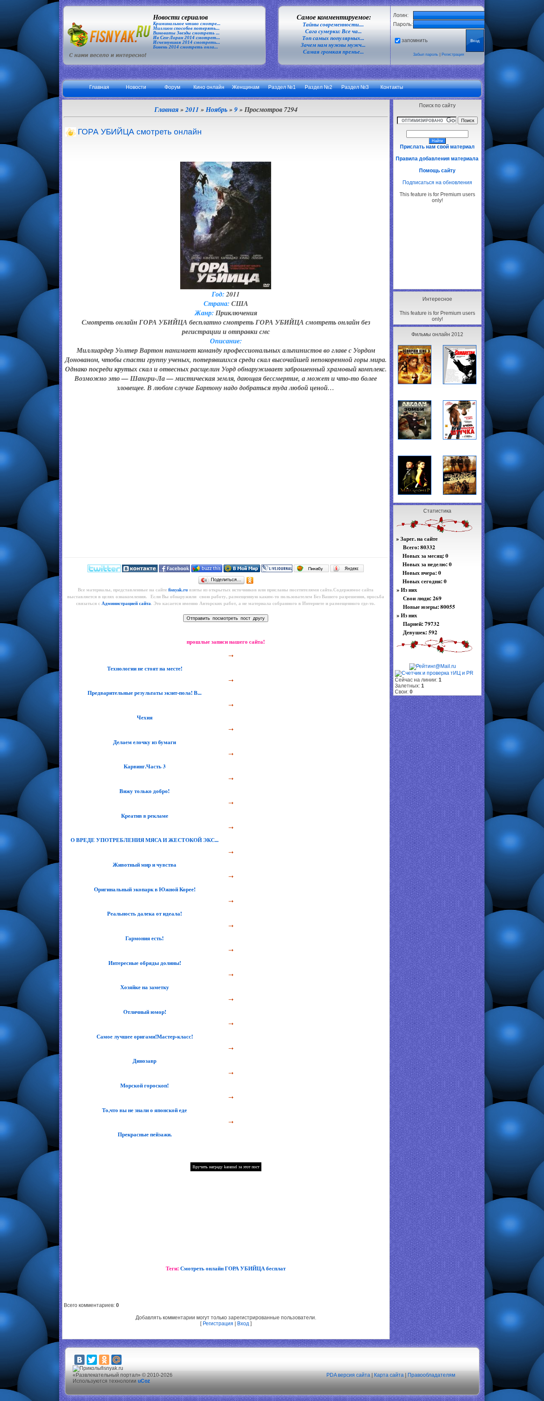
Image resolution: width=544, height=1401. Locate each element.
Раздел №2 (318, 87)
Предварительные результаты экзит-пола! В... (143, 692)
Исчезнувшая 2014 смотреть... (186, 42)
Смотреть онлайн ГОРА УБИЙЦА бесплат (233, 1268)
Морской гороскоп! (144, 1085)
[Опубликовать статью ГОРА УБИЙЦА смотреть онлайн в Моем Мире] (242, 570)
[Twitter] (92, 1360)
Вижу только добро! (144, 791)
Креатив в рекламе (143, 815)
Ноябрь (216, 109)
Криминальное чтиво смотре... (187, 23)
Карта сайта (389, 1375)
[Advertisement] (437, 245)
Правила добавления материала (437, 159)
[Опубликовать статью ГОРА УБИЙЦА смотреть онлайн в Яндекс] (347, 570)
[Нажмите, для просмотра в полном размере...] (225, 286)
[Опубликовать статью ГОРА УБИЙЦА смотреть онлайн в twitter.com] (104, 570)
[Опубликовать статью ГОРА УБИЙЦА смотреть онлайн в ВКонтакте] (140, 570)
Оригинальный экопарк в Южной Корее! (144, 889)
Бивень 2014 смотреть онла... (185, 47)
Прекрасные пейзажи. (144, 1134)
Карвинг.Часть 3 (144, 766)
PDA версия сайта (348, 1375)
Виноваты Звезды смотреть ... (186, 33)
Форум (172, 87)
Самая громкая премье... (333, 52)
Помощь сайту (437, 171)
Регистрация (453, 54)
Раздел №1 (282, 87)
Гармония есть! (144, 938)
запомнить (415, 40)
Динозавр (143, 1060)
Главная (99, 87)
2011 (192, 109)
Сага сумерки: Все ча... (333, 31)
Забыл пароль (425, 54)
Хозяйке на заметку (144, 987)
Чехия (144, 717)
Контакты (391, 87)
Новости (136, 87)
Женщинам (245, 87)
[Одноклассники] (250, 580)
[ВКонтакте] (79, 1360)
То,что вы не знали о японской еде (143, 1110)
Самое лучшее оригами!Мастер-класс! (144, 1036)
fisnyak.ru (178, 589)
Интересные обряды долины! (144, 963)
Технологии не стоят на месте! (143, 668)
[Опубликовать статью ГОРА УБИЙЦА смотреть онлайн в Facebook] (174, 570)
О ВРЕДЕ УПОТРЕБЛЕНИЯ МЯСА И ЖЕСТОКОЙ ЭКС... (143, 840)
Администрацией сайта (126, 603)
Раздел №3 (355, 87)
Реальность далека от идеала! (143, 913)
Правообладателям (431, 1375)
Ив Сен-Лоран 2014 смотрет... (186, 37)
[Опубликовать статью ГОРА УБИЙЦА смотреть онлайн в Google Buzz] (206, 570)
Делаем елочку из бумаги (143, 742)
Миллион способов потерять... (186, 28)
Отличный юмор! (144, 1011)
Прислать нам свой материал (437, 147)
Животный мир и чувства (143, 864)
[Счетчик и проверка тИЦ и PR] (434, 673)
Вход (243, 1324)
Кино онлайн (208, 87)
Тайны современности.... (333, 24)
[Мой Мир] (116, 1360)
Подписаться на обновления (437, 182)
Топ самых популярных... (333, 38)
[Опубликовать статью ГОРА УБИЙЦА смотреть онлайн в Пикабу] (311, 570)
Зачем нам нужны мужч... (333, 45)
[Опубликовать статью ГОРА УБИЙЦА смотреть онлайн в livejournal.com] (276, 570)
